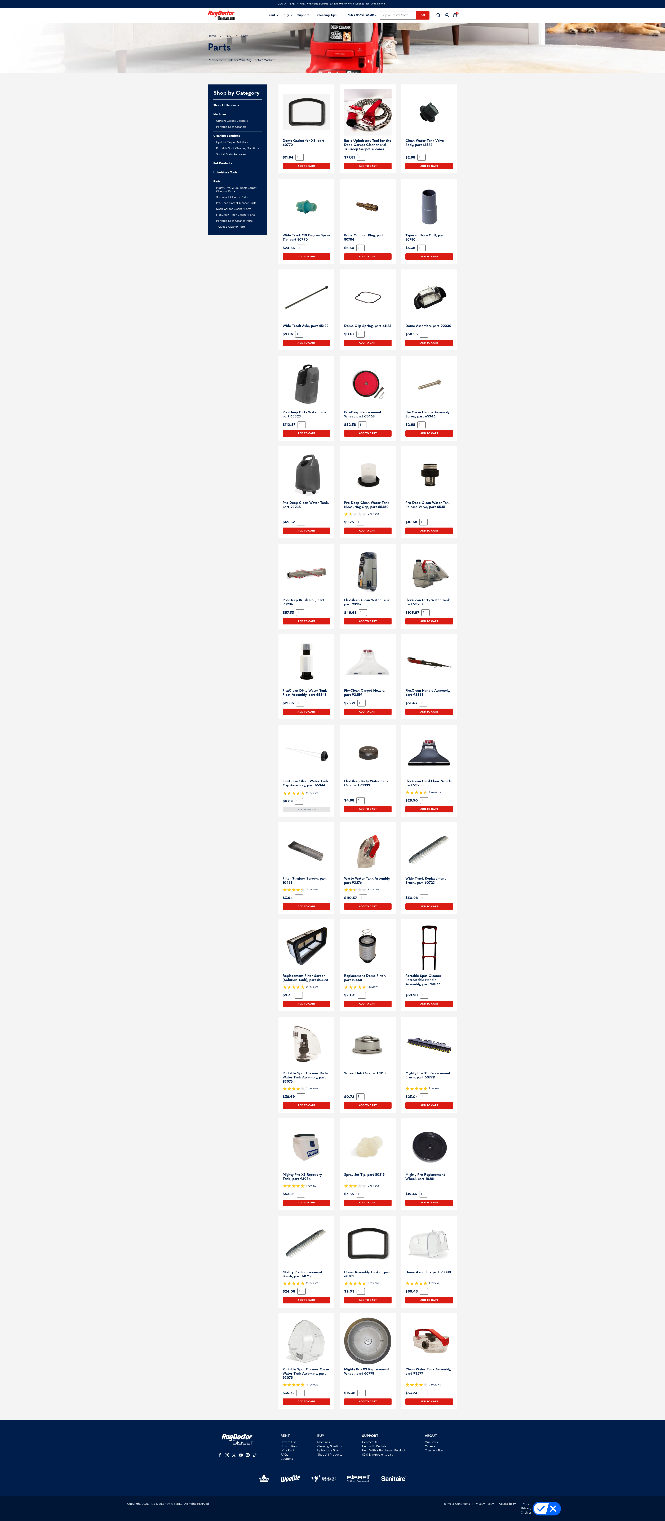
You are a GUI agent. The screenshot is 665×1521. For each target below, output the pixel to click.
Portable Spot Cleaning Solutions (237, 148)
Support (303, 15)
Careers (430, 1446)
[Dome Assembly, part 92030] (429, 297)
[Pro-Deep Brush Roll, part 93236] (306, 572)
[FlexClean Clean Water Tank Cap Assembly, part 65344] (306, 752)
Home (212, 36)
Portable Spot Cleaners (231, 127)
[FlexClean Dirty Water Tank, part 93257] (429, 572)
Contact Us (369, 1442)
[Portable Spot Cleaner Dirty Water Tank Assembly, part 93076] (306, 1045)
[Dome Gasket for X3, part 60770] (306, 112)
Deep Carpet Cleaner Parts (233, 209)
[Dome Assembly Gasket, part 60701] (368, 1243)
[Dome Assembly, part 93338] (429, 1243)
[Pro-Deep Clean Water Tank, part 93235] (306, 474)
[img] (368, 514)
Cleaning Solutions (226, 135)
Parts (217, 181)
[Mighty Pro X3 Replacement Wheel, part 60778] (368, 1341)
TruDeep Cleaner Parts (231, 227)
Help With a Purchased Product (383, 1450)
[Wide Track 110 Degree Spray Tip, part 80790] (306, 207)
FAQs (284, 1454)
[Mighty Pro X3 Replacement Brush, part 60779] (429, 1045)
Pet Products (222, 163)
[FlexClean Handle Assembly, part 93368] (429, 662)
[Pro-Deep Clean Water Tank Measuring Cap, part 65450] (368, 474)
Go (422, 15)
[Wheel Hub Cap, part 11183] (368, 1045)
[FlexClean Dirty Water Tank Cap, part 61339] (368, 752)
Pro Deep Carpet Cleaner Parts (236, 203)
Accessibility (507, 1503)
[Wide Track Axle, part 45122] (306, 297)
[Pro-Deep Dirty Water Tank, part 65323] (306, 384)
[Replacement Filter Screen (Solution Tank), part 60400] (306, 947)
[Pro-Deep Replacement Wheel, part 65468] (368, 384)
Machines (219, 114)
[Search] (438, 15)
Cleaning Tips (326, 15)
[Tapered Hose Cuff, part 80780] (429, 207)
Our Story (431, 1442)
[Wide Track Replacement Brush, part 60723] (429, 850)
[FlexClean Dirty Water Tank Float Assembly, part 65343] (306, 662)
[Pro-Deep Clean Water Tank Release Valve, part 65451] (429, 474)
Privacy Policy (484, 1503)
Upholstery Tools (225, 172)
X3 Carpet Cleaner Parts (232, 197)
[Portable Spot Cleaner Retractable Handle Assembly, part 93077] (429, 947)
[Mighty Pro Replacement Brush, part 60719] (306, 1243)
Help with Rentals (374, 1446)
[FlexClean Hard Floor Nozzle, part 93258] (429, 752)
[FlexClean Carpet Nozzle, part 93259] (368, 662)
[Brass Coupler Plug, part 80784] (368, 207)
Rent (271, 15)
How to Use (288, 1442)
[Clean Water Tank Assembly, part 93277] (429, 1341)
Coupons (287, 1458)
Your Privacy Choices (526, 1508)
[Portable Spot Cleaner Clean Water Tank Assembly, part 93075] (306, 1341)
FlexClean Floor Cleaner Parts (235, 215)
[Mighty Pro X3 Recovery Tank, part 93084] (306, 1146)
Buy (286, 15)
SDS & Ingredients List (377, 1454)
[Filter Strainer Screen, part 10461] (306, 850)
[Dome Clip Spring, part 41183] (368, 297)
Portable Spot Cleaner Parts (234, 221)
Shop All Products (226, 105)
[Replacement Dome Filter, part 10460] (368, 947)
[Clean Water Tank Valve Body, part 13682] (429, 112)
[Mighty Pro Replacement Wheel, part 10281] (429, 1146)
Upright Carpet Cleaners (232, 121)
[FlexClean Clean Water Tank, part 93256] (368, 572)
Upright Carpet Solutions (232, 142)
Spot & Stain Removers (231, 154)
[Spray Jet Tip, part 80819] (368, 1146)
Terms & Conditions (457, 1503)
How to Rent (289, 1446)
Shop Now (376, 4)
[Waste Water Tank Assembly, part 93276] (368, 850)
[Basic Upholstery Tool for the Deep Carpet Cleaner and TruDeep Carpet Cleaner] (368, 112)
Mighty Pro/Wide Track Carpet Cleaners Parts (236, 189)
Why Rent (287, 1450)
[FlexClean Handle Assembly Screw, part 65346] (429, 384)
